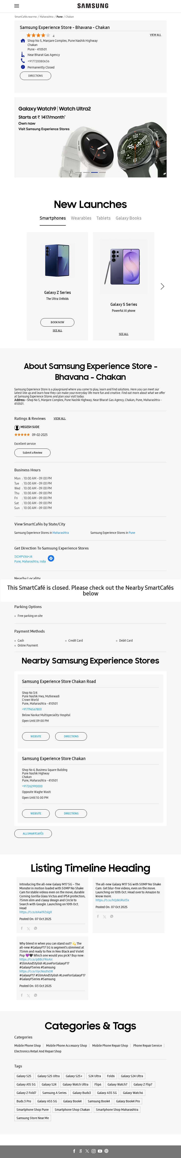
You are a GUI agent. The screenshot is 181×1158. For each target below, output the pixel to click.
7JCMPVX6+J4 (23, 557)
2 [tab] (86, 172)
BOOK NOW (57, 322)
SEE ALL (57, 330)
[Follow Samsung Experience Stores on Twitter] (87, 1151)
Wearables (81, 218)
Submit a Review (32, 452)
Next (162, 286)
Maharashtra (46, 17)
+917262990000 (32, 786)
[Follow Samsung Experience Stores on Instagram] (94, 1151)
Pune (59, 16)
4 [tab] (102, 172)
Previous (18, 286)
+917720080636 (38, 61)
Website (35, 736)
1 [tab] (78, 172)
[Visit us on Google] (81, 1151)
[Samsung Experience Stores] (92, 6)
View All (155, 35)
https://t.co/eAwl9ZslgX (35, 912)
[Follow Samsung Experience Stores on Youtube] (100, 1151)
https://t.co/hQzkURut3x (112, 900)
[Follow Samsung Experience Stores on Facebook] (74, 1151)
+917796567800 (32, 709)
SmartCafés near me (26, 17)
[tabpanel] (90, 137)
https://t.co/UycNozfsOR (36, 971)
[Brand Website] (106, 1151)
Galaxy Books (128, 218)
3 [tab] (94, 172)
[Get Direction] (51, 561)
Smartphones (53, 218)
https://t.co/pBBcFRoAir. (36, 959)
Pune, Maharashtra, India (30, 561)
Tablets (103, 218)
